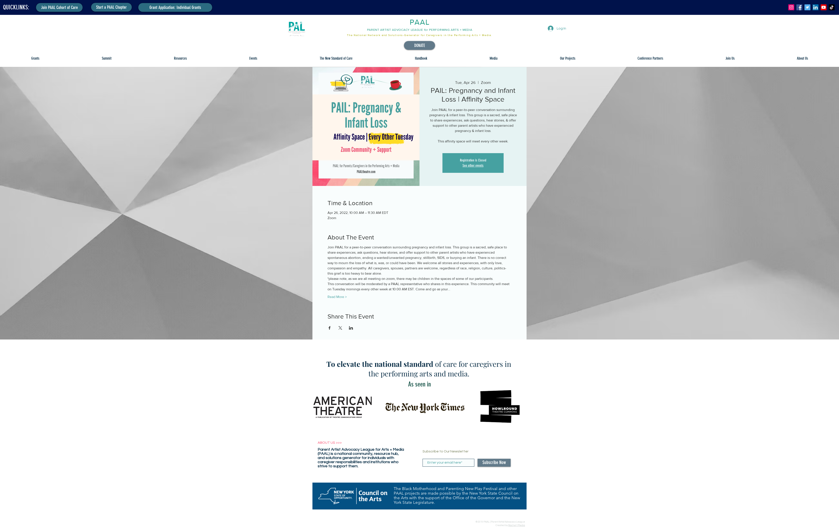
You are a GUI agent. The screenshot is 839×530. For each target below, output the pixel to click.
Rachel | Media (516, 525)
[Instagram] (791, 7)
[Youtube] (824, 7)
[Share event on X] (340, 328)
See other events (473, 165)
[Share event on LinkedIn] (351, 328)
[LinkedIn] (815, 7)
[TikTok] (832, 7)
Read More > (337, 297)
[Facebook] (799, 7)
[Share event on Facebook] (330, 328)
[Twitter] (807, 7)
